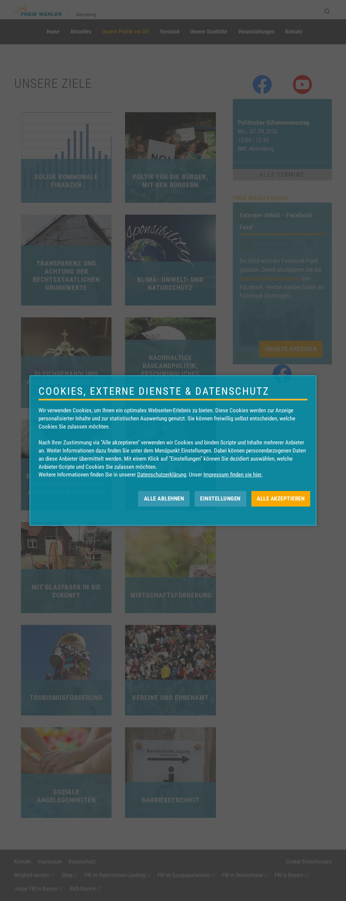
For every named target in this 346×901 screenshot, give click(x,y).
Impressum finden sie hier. (233, 474)
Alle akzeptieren (280, 498)
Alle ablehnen (164, 498)
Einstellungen (220, 498)
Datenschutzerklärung (161, 474)
